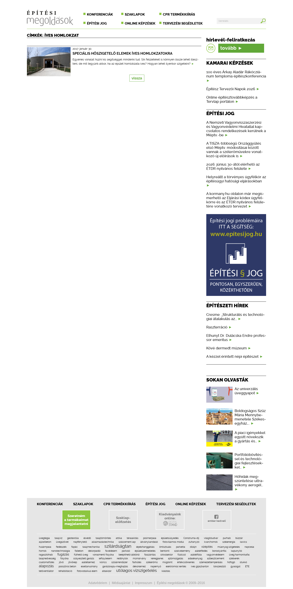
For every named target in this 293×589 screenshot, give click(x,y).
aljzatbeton (45, 542)
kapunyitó (236, 550)
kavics (243, 542)
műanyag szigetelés (228, 547)
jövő (61, 562)
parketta (180, 547)
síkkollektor (166, 554)
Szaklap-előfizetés (123, 520)
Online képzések (140, 23)
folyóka (64, 558)
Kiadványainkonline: (170, 516)
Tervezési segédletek (183, 23)
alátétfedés (201, 550)
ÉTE (247, 566)
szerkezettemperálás (210, 562)
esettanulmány (89, 566)
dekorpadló (94, 550)
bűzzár (239, 538)
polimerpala (149, 538)
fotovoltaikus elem (87, 571)
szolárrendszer (119, 562)
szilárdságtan (117, 546)
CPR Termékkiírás (119, 504)
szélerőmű (152, 562)
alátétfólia (196, 554)
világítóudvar (211, 538)
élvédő (87, 538)
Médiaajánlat (121, 583)
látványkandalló (149, 542)
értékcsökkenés (186, 562)
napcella (249, 547)
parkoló (126, 550)
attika (119, 538)
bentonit (164, 550)
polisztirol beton (67, 566)
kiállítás (166, 571)
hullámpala (45, 547)
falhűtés (136, 562)
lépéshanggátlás (145, 547)
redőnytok (122, 558)
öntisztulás (165, 547)
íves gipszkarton (200, 566)
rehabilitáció (65, 571)
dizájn (193, 547)
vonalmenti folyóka (103, 554)
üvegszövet (62, 542)
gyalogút (235, 566)
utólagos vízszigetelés (136, 570)
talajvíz (58, 538)
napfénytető (80, 542)
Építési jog (97, 23)
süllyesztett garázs (83, 558)
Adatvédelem (97, 583)
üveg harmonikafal (239, 554)
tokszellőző (219, 566)
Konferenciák (100, 14)
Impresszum (143, 583)
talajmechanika (91, 547)
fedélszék (61, 547)
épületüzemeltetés (145, 550)
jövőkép (72, 562)
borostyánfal (219, 550)
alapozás (46, 566)
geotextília (73, 538)
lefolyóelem (105, 558)
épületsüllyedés (170, 538)
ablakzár (106, 571)
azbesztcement (215, 558)
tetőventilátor (46, 571)
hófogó (231, 562)
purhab (227, 538)
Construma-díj (191, 538)
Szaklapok (135, 14)
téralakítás (132, 538)
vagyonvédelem (215, 554)
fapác (74, 547)
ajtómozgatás (175, 558)
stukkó (243, 562)
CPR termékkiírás (179, 14)
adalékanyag (195, 558)
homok (42, 550)
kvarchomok (211, 542)
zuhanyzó (194, 542)
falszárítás (150, 554)
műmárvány (139, 558)
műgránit (167, 562)
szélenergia (228, 542)
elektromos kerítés (176, 566)
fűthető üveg (81, 554)
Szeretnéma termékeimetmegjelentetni (76, 520)
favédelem (111, 550)
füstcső (182, 554)
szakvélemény (182, 550)
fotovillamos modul (173, 542)
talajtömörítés (103, 538)
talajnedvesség (47, 558)
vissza (137, 78)
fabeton (79, 550)
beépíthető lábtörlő (129, 554)
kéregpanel (157, 558)
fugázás (63, 554)
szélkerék (234, 558)
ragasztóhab (46, 554)
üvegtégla (44, 538)
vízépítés (207, 546)
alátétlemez (88, 562)
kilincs (103, 562)
